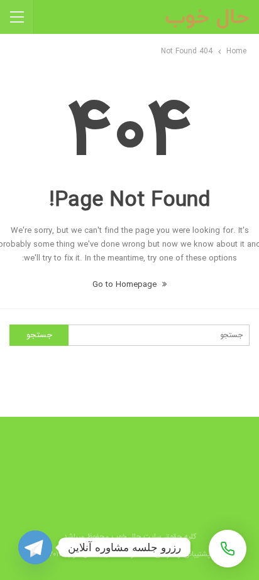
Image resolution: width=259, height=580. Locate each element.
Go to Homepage (125, 284)
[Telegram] (35, 547)
